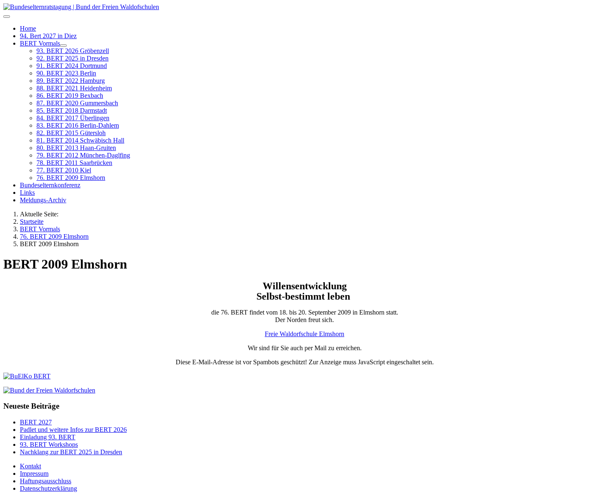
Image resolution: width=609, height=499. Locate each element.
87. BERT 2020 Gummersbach (77, 103)
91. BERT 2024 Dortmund (71, 65)
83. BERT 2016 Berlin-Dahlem (77, 125)
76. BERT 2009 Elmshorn (70, 177)
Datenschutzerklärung (48, 488)
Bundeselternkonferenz (50, 185)
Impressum (34, 473)
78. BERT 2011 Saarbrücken (74, 162)
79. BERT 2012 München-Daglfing (83, 155)
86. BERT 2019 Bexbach (69, 95)
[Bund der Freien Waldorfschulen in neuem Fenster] (49, 390)
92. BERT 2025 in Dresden (72, 58)
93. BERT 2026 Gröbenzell (72, 50)
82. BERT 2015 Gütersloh (71, 132)
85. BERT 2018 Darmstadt (71, 110)
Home (28, 28)
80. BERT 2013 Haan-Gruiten (76, 147)
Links (27, 192)
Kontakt (30, 466)
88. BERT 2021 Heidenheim (74, 88)
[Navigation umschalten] (6, 16)
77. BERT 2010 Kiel (63, 170)
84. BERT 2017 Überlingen (72, 117)
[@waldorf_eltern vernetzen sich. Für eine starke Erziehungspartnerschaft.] (27, 376)
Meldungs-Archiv (43, 199)
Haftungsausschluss (45, 480)
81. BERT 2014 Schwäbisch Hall (80, 140)
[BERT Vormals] (63, 45)
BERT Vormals (40, 43)
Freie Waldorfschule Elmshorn (304, 333)
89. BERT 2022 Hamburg (70, 80)
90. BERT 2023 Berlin (66, 73)
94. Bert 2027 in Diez (48, 35)
